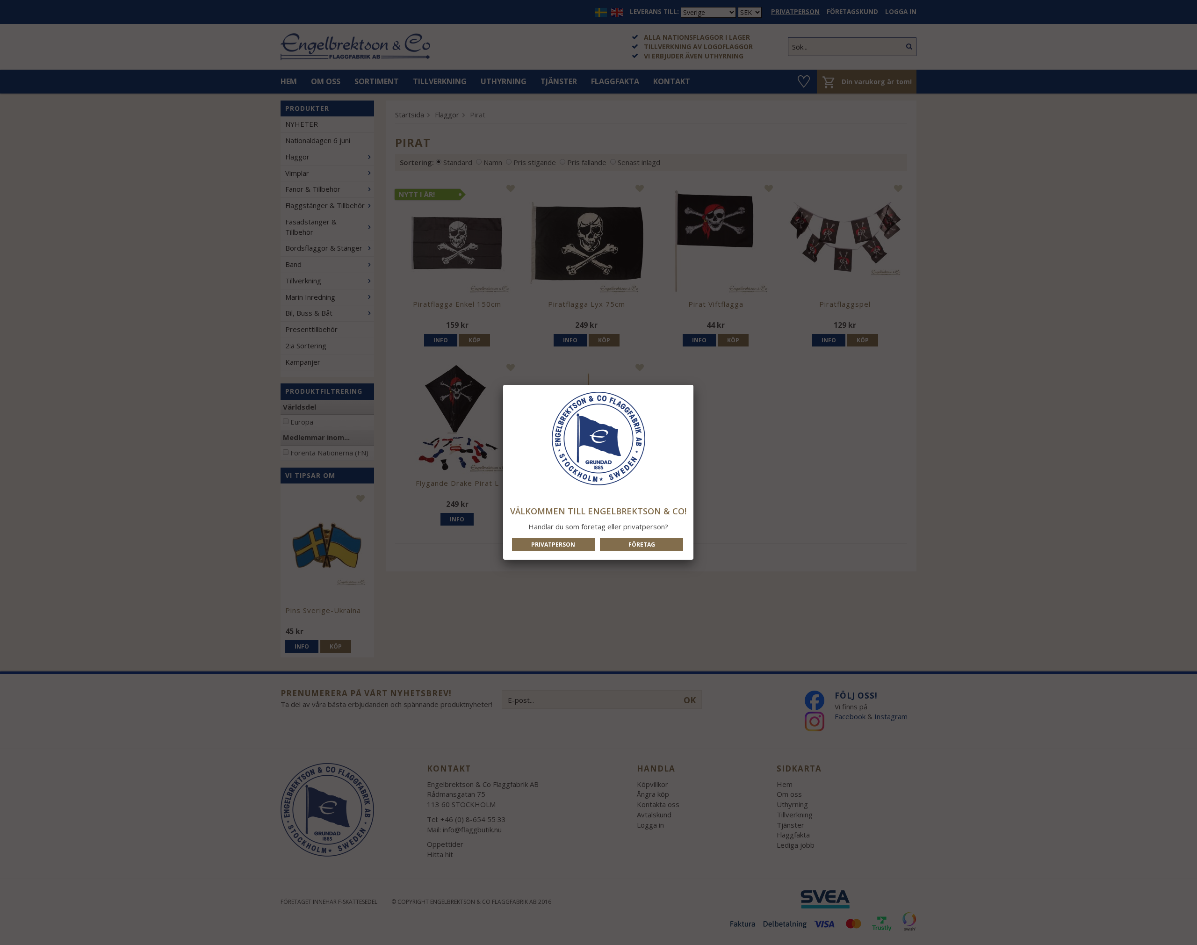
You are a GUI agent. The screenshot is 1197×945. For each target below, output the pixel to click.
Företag (641, 544)
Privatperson (553, 544)
